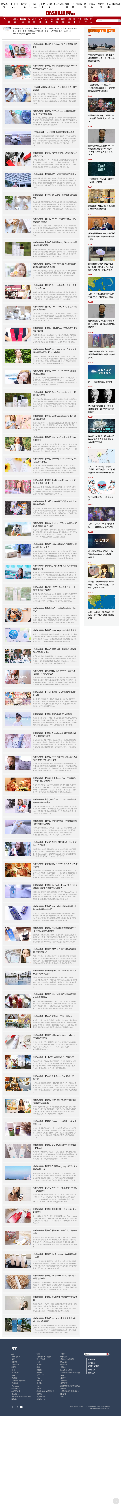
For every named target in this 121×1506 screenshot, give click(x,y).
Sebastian (15, 1365)
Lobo (13, 1375)
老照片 (39, 1388)
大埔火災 (15, 20)
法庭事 (40, 20)
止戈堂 (39, 1365)
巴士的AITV (14, 6)
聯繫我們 (91, 1370)
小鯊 (38, 1367)
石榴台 (49, 6)
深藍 (13, 1359)
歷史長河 (101, 6)
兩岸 (74, 20)
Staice (39, 1386)
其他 (91, 20)
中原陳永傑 (15, 1388)
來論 (62, 1396)
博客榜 (86, 20)
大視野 (69, 20)
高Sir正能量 (41, 1359)
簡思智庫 (63, 1383)
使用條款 (91, 1363)
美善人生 (92, 6)
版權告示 (91, 1360)
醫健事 (63, 20)
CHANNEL (58, 4)
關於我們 (91, 1373)
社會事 (34, 20)
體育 (85, 6)
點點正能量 (15, 1391)
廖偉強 (39, 1381)
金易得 (63, 1378)
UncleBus (15, 1386)
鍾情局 (14, 1362)
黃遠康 (14, 1378)
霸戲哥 (39, 1370)
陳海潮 (63, 1394)
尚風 (38, 1378)
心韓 (73, 6)
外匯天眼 (63, 1365)
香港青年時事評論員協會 (70, 1373)
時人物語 (63, 1362)
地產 (52, 20)
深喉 (38, 1354)
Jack (62, 1375)
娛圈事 (67, 6)
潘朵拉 (39, 1383)
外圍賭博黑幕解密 (44, 1357)
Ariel (13, 1354)
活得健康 (15, 1383)
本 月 (111, 31)
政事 (29, 20)
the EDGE (34, 6)
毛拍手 (63, 1354)
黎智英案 (23, 20)
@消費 (80, 20)
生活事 (108, 6)
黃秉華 (39, 1373)
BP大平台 (24, 6)
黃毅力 (63, 1367)
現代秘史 (63, 1357)
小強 (13, 1370)
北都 (9, 20)
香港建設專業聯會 (67, 1359)
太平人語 (40, 1375)
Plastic (79, 4)
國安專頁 (4, 6)
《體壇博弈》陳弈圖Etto (69, 1391)
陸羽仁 (14, 1367)
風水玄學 (15, 1373)
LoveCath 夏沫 (66, 1370)
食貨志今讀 (41, 1396)
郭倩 (38, 1362)
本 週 (102, 31)
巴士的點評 (15, 1357)
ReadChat (15, 1394)
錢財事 (47, 20)
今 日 (92, 31)
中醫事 (57, 20)
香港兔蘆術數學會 (18, 1381)
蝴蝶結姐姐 (41, 1399)
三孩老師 (63, 1381)
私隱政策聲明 (93, 1366)
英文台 (43, 6)
